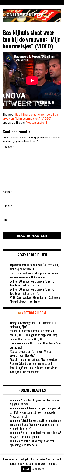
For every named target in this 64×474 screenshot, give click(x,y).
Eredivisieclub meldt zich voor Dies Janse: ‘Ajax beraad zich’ (35, 345)
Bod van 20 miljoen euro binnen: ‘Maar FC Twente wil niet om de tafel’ (32, 283)
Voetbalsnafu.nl (36, 122)
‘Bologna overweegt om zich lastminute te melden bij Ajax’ (33, 325)
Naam (7, 191)
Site (5, 219)
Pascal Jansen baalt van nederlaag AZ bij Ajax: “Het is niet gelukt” (35, 435)
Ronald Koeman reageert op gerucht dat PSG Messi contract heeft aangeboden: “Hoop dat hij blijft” (35, 412)
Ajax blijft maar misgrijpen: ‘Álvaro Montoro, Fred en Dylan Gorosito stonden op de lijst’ (34, 361)
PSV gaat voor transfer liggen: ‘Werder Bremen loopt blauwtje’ (31, 353)
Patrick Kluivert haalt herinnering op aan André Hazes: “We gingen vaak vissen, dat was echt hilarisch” (35, 424)
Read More (38, 469)
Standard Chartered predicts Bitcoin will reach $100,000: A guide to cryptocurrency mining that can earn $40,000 (33, 335)
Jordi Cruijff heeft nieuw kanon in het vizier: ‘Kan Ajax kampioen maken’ (33, 370)
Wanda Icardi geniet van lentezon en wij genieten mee (35, 402)
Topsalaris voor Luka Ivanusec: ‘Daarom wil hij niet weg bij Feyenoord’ (34, 267)
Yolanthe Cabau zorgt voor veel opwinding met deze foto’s (32, 443)
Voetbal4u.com (34, 312)
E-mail (7, 206)
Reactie (8, 146)
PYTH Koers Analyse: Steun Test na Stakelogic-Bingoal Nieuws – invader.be (35, 299)
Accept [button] (26, 469)
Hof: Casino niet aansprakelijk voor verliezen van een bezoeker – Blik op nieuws (34, 275)
